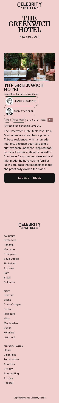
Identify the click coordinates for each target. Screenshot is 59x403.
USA (36, 36)
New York (26, 36)
